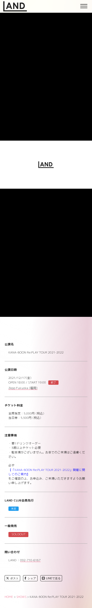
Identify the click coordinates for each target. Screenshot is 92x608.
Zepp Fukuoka (23, 388)
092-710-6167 (30, 560)
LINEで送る (53, 578)
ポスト (14, 578)
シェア (32, 578)
